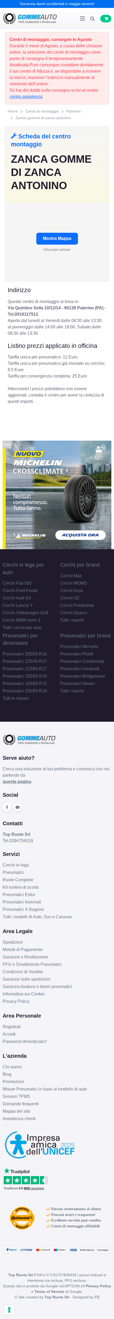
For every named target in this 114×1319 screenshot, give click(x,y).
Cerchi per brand (80, 565)
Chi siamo (12, 1067)
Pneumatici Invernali (22, 902)
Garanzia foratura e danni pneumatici (37, 986)
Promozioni (13, 1081)
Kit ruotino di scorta (21, 887)
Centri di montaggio (42, 111)
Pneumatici (13, 872)
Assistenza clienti (19, 1118)
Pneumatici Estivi (19, 894)
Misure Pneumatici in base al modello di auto (45, 1089)
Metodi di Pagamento (23, 949)
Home (13, 111)
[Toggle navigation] (82, 18)
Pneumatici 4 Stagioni (23, 909)
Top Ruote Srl (57, 1297)
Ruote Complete (18, 880)
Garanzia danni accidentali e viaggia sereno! (57, 4)
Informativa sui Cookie (24, 994)
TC (97, 1297)
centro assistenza (26, 96)
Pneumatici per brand (85, 635)
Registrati (12, 1026)
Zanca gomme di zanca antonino (43, 118)
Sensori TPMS (16, 1096)
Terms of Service (49, 1291)
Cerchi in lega (16, 865)
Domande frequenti (21, 1104)
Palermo (74, 111)
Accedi (9, 1034)
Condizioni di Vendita (23, 972)
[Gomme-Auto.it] (30, 18)
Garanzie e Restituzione (25, 957)
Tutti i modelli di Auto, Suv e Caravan (37, 917)
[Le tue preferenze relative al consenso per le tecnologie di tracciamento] (9, 1310)
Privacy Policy (16, 1001)
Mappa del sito (16, 1111)
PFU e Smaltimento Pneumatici (32, 964)
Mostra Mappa (57, 238)
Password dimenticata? (25, 1041)
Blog (7, 1074)
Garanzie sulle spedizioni (26, 979)
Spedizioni (13, 942)
